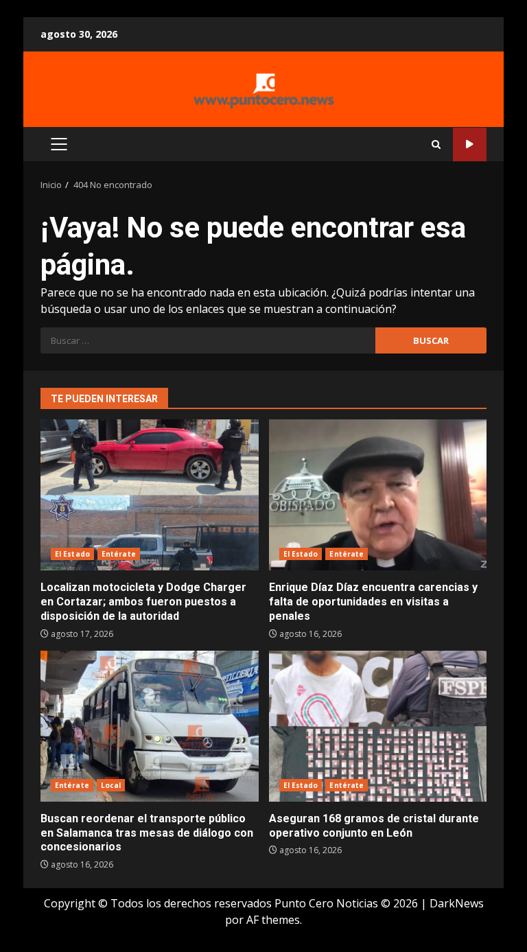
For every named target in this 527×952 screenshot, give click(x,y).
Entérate (119, 554)
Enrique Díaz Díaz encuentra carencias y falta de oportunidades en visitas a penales (378, 494)
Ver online (470, 144)
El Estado (72, 554)
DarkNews (457, 903)
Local (111, 785)
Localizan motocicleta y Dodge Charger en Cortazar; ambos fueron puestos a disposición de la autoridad (149, 494)
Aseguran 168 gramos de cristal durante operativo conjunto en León (378, 726)
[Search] (436, 144)
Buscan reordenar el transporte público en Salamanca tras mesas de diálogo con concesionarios (149, 726)
